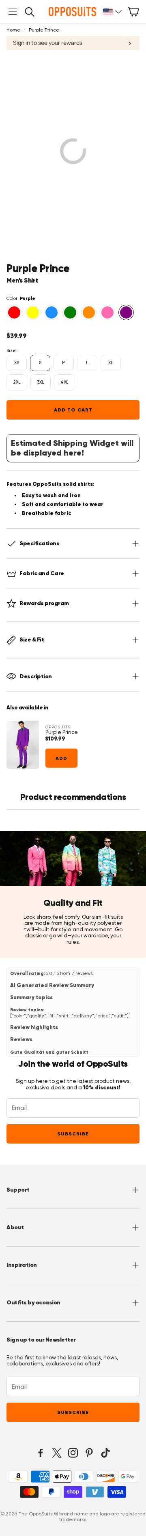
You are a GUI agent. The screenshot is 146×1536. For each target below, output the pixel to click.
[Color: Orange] (89, 312)
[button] (12, 12)
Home (13, 30)
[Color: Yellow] (33, 312)
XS (16, 362)
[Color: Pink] (107, 312)
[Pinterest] (89, 1453)
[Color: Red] (14, 312)
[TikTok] (105, 1453)
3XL (40, 382)
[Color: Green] (70, 312)
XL (110, 362)
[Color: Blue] (51, 312)
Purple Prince (61, 732)
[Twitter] (57, 1453)
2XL (17, 382)
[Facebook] (40, 1453)
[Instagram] (73, 1453)
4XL (64, 382)
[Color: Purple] (126, 312)
